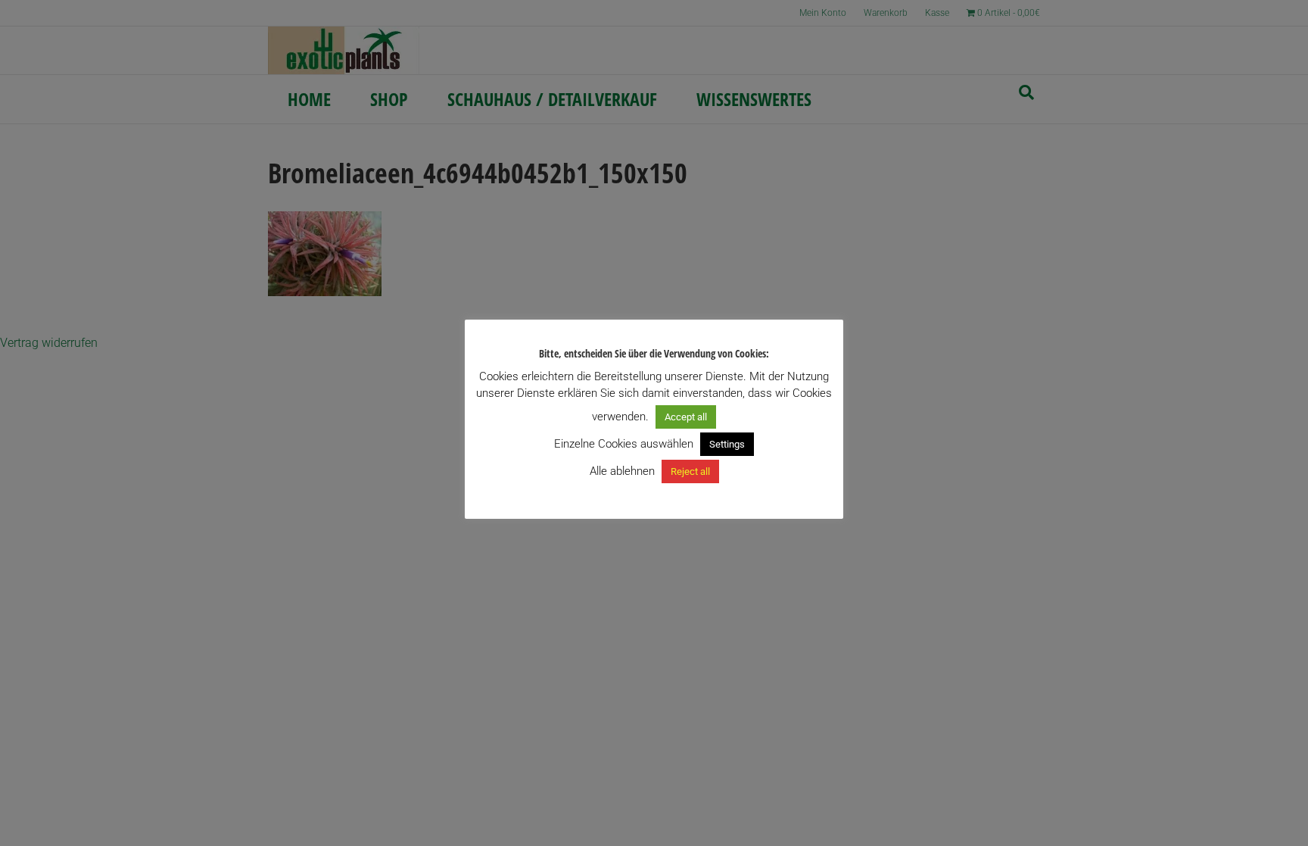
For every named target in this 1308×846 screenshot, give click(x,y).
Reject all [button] (690, 471)
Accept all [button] (686, 417)
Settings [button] (727, 444)
